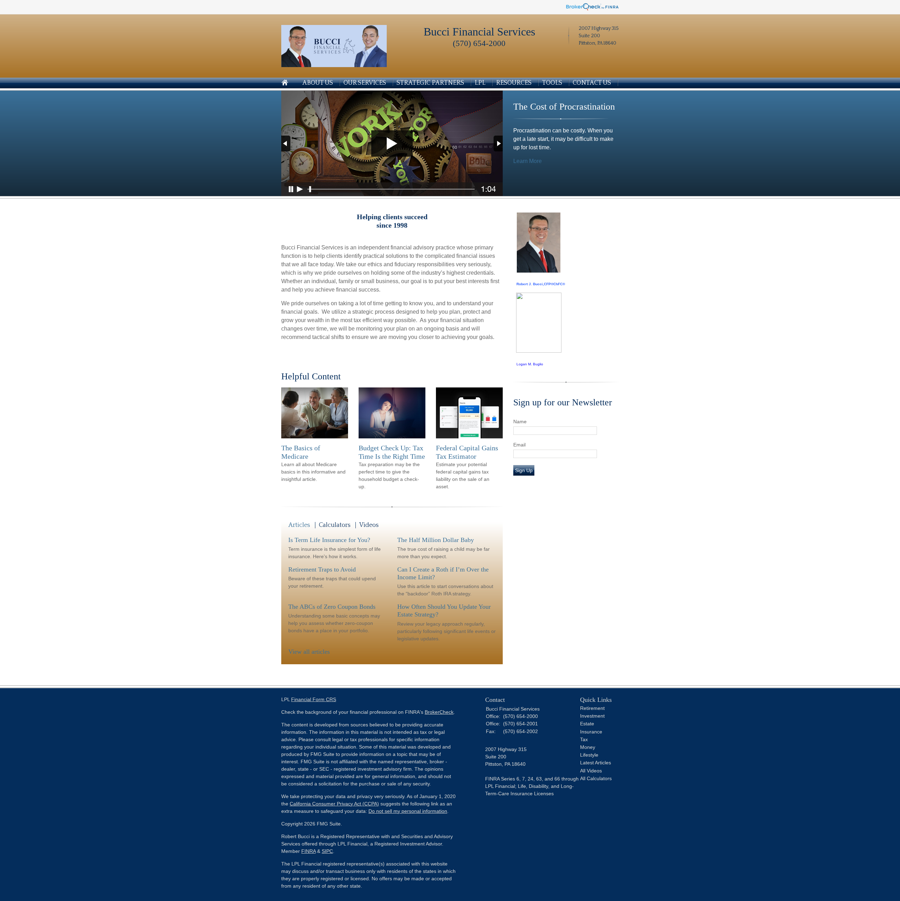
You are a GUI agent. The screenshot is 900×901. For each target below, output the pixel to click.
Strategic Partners (430, 82)
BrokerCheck (439, 712)
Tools (552, 82)
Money (587, 747)
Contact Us (592, 82)
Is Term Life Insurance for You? (329, 539)
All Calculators (596, 778)
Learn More (527, 161)
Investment (592, 716)
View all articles (309, 651)
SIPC (327, 851)
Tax (584, 739)
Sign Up (524, 470)
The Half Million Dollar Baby (435, 539)
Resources (514, 82)
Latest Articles (595, 762)
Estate (587, 723)
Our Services (364, 82)
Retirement (592, 708)
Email (519, 445)
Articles (299, 525)
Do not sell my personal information (407, 811)
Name (520, 421)
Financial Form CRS (313, 699)
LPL (480, 82)
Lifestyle (589, 755)
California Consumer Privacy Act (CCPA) (334, 804)
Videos (369, 525)
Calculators (335, 525)
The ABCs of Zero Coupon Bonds (331, 606)
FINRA (308, 851)
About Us (317, 82)
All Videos (591, 770)
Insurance (591, 731)
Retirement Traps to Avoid (322, 569)
